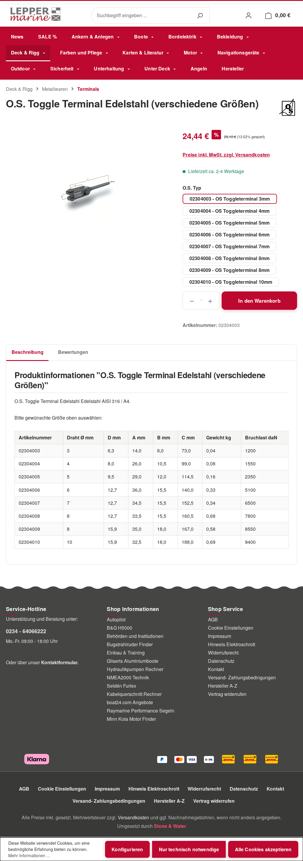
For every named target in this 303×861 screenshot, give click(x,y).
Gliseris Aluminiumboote (132, 660)
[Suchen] (199, 15)
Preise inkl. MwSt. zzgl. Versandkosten (226, 154)
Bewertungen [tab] (73, 352)
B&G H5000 (119, 627)
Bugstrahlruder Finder (130, 644)
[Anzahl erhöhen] (210, 300)
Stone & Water (170, 826)
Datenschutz (221, 660)
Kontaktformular (59, 662)
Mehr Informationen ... (29, 855)
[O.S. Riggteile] (287, 107)
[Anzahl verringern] (192, 300)
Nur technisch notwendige (189, 849)
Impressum (219, 636)
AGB (213, 619)
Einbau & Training (126, 652)
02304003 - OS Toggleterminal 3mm (230, 198)
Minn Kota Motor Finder (131, 718)
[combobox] (140, 15)
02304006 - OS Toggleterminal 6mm (229, 234)
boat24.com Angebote (130, 702)
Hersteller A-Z (222, 685)
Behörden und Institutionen (135, 636)
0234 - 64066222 (26, 631)
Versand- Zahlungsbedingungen (242, 677)
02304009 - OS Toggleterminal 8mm (229, 270)
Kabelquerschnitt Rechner (134, 694)
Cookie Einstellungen (230, 627)
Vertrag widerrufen (227, 694)
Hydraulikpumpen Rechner (135, 669)
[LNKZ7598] (88, 193)
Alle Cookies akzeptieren (263, 849)
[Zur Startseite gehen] (35, 14)
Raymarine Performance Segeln (140, 710)
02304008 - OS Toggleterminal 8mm (229, 258)
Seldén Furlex (121, 685)
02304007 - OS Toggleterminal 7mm (229, 246)
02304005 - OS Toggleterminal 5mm (229, 222)
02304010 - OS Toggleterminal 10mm (230, 281)
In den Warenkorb (259, 300)
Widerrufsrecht (223, 652)
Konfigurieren (127, 849)
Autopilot (116, 619)
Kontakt (216, 669)
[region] (88, 193)
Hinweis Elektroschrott (231, 644)
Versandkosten (133, 817)
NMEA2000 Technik (128, 677)
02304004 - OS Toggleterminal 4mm (229, 210)
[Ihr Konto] (248, 15)
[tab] (27, 352)
